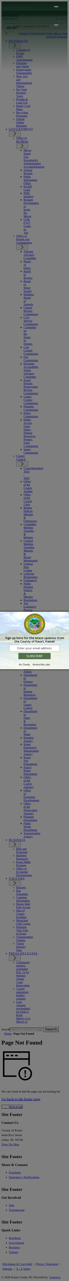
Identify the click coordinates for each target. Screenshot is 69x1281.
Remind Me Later (41, 664)
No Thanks (24, 664)
